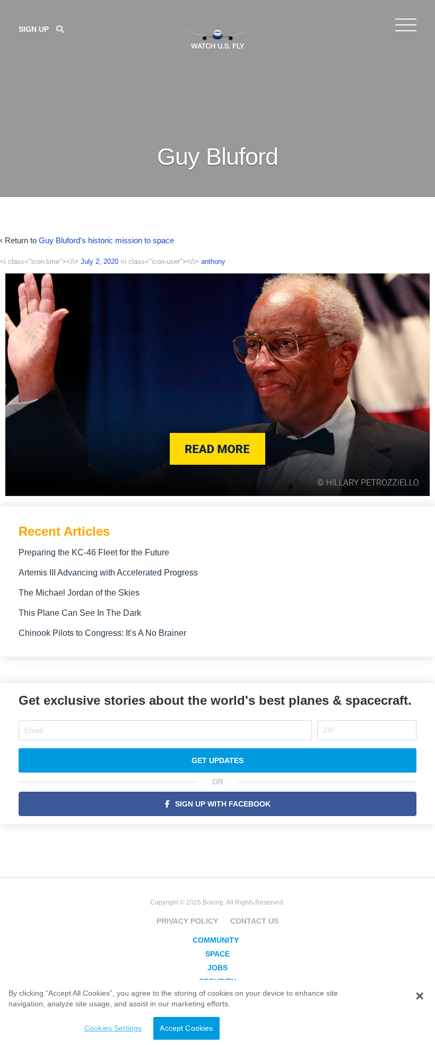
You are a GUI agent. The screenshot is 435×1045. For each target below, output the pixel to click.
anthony (213, 261)
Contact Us (254, 921)
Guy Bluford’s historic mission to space (106, 240)
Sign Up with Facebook (223, 804)
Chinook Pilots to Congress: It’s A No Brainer (102, 632)
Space (217, 954)
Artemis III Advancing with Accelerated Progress (108, 572)
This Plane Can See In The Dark (80, 612)
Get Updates (217, 760)
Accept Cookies (186, 1028)
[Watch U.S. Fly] (217, 36)
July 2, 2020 (99, 261)
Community (216, 940)
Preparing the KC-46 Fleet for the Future (94, 552)
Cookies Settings (113, 1028)
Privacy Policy (187, 921)
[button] (419, 996)
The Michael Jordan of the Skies (79, 592)
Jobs (217, 967)
